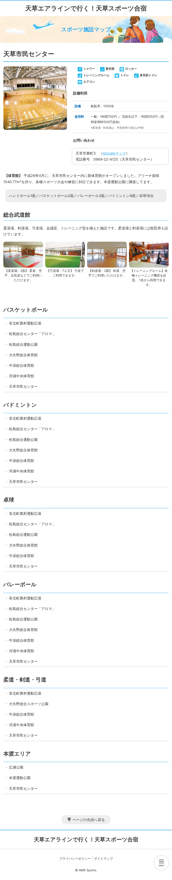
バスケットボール (25, 309)
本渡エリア (17, 753)
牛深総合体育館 (21, 365)
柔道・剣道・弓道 (24, 679)
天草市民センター (23, 386)
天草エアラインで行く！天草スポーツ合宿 (86, 8)
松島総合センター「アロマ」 (32, 333)
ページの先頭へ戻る (89, 819)
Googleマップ (114, 153)
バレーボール (20, 584)
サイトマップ (103, 858)
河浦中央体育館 (21, 376)
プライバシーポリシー (75, 858)
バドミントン (20, 405)
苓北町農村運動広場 (25, 323)
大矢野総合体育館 (23, 355)
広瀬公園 (16, 767)
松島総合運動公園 (23, 344)
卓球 (8, 500)
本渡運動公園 (19, 777)
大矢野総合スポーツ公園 (28, 704)
